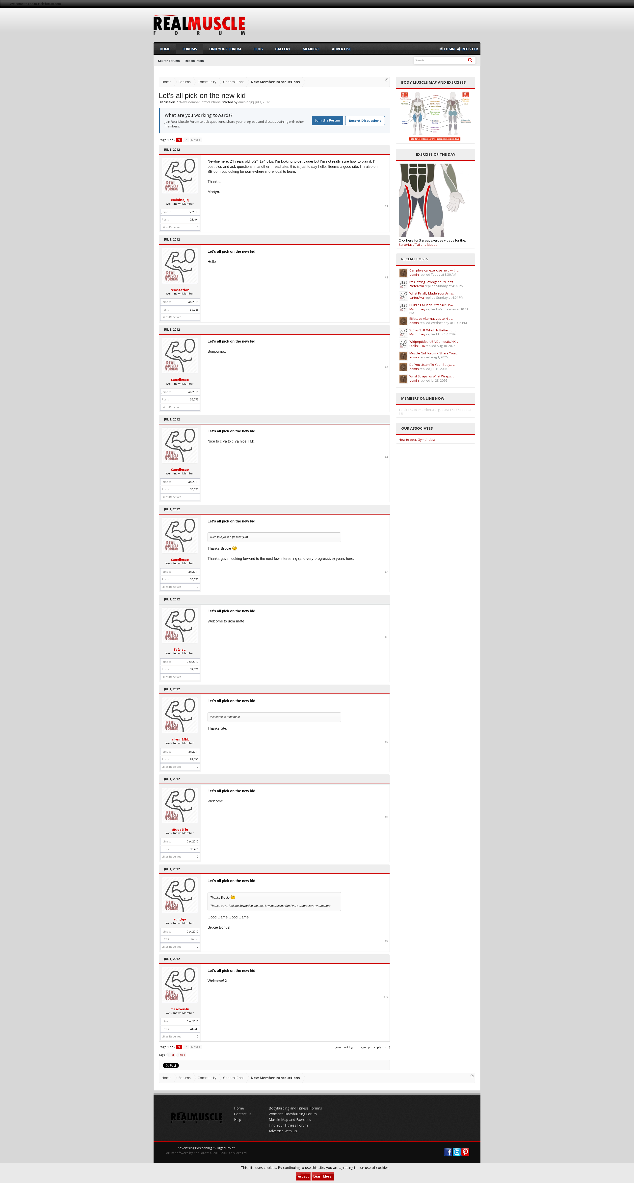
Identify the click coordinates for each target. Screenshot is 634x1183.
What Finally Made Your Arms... (432, 293)
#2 (386, 277)
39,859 (194, 939)
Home (165, 49)
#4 (386, 457)
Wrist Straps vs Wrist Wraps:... (431, 376)
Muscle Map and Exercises (290, 1119)
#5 (386, 572)
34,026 (194, 669)
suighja (180, 919)
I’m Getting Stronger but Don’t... (432, 282)
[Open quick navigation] (386, 79)
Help (237, 1119)
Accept (303, 1176)
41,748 (194, 1029)
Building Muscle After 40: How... (432, 305)
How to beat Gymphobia (417, 439)
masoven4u (179, 1009)
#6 (386, 637)
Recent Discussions (365, 120)
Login (449, 49)
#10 (385, 996)
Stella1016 (417, 346)
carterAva (416, 286)
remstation (179, 290)
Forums (190, 49)
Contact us (242, 1113)
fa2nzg (180, 649)
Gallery (282, 49)
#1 (386, 205)
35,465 (194, 849)
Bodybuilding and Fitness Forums (295, 1108)
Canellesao (180, 379)
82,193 (194, 759)
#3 (386, 367)
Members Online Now (422, 398)
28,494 (194, 219)
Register (469, 49)
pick (182, 1055)
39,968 (194, 309)
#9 (386, 941)
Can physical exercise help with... (434, 270)
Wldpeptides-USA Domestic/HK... (433, 341)
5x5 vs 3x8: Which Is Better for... (432, 330)
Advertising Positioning (195, 1148)
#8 (386, 817)
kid (172, 1055)
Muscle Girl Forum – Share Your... (433, 353)
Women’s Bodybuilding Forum (293, 1113)
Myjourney (417, 309)
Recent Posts (194, 61)
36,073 (194, 399)
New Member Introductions (200, 102)
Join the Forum (327, 120)
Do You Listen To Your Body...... (432, 364)
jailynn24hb (179, 739)
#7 (386, 742)
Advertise (341, 49)
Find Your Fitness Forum (288, 1125)
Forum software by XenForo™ (206, 1153)
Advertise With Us (283, 1131)
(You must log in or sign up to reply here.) (362, 1047)
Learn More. (322, 1176)
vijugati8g (179, 829)
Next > (196, 140)
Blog (258, 49)
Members (311, 49)
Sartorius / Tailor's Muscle (418, 244)
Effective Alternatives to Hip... (431, 318)
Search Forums (169, 61)
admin (414, 274)
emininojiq (246, 102)
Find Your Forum (225, 49)
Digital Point (226, 1148)
